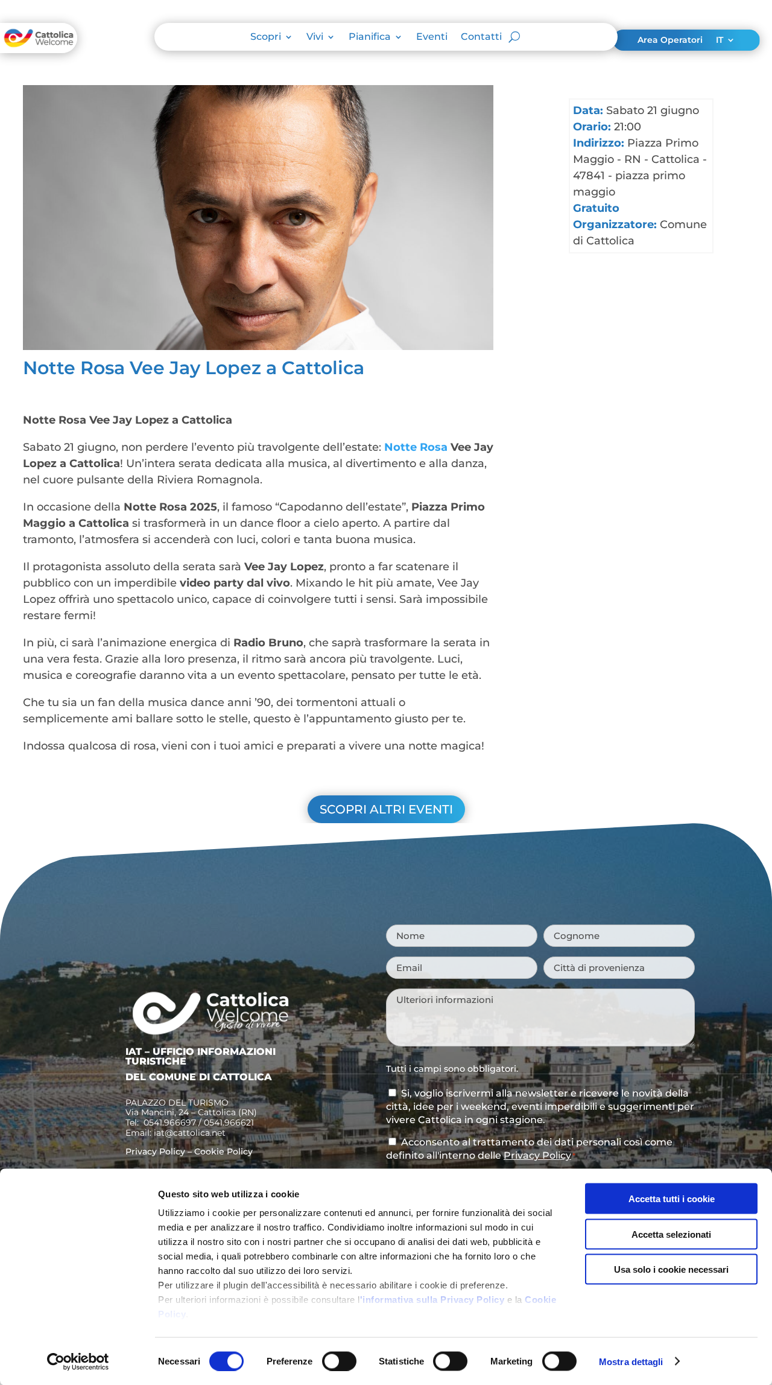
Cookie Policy (223, 1151)
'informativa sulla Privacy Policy (432, 1299)
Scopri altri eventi (386, 809)
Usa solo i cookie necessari (671, 1269)
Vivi (314, 37)
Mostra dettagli (631, 1361)
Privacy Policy (155, 1151)
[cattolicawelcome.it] (38, 49)
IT (719, 40)
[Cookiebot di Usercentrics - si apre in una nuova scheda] (78, 1361)
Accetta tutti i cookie (671, 1199)
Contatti (481, 37)
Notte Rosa (416, 447)
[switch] (339, 1361)
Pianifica (370, 37)
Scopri (265, 37)
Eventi (432, 37)
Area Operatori (670, 40)
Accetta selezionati (671, 1234)
